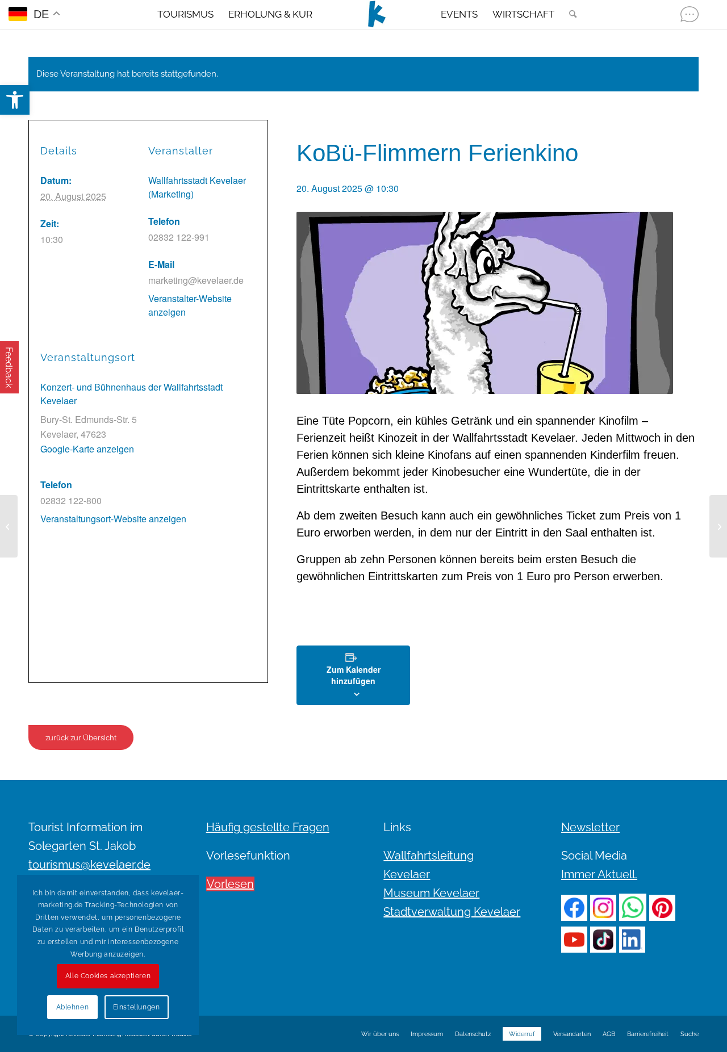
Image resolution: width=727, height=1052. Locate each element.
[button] (15, 100)
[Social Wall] (689, 14)
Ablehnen (72, 1007)
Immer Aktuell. (599, 874)
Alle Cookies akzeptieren (108, 976)
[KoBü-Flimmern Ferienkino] (9, 526)
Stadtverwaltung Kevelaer (451, 912)
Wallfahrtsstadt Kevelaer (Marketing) (197, 187)
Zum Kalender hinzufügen (354, 675)
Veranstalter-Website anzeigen (190, 305)
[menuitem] (185, 14)
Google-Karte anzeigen (87, 448)
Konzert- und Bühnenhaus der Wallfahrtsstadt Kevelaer (131, 393)
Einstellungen (136, 1007)
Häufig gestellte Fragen (267, 827)
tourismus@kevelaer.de (89, 864)
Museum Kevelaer (431, 893)
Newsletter (590, 827)
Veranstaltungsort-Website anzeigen (113, 518)
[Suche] (569, 14)
